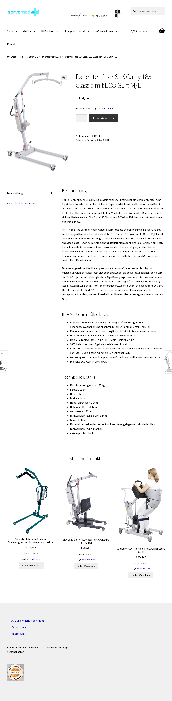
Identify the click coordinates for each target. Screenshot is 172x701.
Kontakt (12, 44)
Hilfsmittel (47, 31)
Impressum (18, 633)
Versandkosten (105, 108)
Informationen (104, 31)
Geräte (27, 31)
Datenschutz (18, 627)
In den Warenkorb (103, 118)
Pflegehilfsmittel (75, 31)
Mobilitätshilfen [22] (28, 56)
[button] (64, 77)
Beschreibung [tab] (15, 193)
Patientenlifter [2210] (51, 56)
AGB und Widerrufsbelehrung (28, 620)
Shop (10, 31)
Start (13, 56)
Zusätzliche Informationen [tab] (22, 203)
